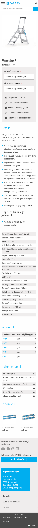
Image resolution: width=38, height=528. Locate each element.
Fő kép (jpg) (8, 388)
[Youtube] (3, 449)
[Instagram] (12, 449)
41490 (4, 339)
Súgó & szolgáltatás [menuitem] (11, 502)
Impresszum (6, 517)
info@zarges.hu (15, 488)
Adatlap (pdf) (9, 374)
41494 (4, 352)
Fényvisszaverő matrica (8, 429)
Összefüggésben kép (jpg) (14, 392)
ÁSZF (26, 517)
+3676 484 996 (12, 485)
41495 (4, 356)
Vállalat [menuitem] (6, 507)
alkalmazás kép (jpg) (12, 396)
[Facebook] (8, 449)
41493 (4, 347)
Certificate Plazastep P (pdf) (15, 384)
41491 (4, 343)
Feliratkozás (18, 459)
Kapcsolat (6, 521)
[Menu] (3, 3)
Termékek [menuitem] (7, 496)
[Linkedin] (17, 449)
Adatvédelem (18, 517)
